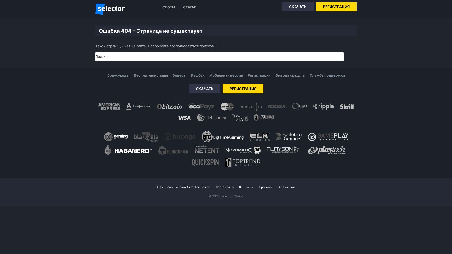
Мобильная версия (226, 75)
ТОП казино (286, 187)
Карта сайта (225, 187)
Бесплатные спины (151, 75)
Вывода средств (290, 75)
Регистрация (336, 6)
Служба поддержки (327, 75)
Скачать (298, 6)
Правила (265, 187)
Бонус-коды (118, 75)
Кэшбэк (198, 75)
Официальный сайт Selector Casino (183, 187)
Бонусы (179, 75)
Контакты (246, 187)
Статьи (189, 7)
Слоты (168, 7)
